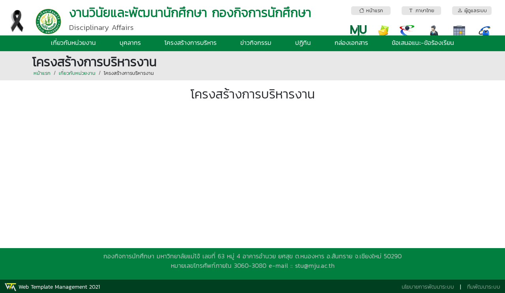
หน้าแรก (42, 73)
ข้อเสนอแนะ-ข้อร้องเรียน (423, 42)
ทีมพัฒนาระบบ (483, 287)
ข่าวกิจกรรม (255, 42)
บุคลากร (130, 42)
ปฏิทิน (303, 42)
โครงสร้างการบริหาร (191, 42)
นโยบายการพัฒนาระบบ (428, 287)
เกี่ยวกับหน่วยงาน (73, 42)
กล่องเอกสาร (351, 42)
